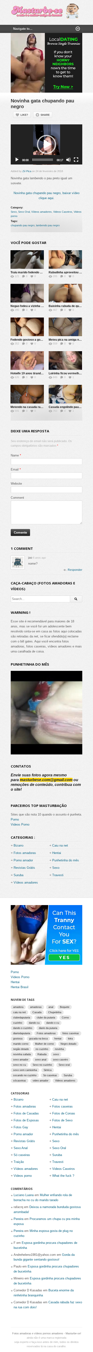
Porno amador (23, 860)
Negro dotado (68, 1043)
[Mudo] (68, 159)
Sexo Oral (24, 211)
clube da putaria (46, 1017)
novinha (59, 1049)
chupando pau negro (23, 225)
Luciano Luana (24, 1195)
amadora (18, 1007)
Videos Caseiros (62, 211)
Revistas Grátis (24, 868)
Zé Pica (26, 171)
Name (15, 455)
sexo (56, 1054)
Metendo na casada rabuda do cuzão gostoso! (41, 407)
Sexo (14, 211)
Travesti (57, 875)
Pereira (18, 1219)
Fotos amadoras (25, 853)
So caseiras (50, 1075)
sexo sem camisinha (25, 1070)
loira (70, 1038)
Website (16, 483)
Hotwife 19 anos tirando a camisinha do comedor (43, 373)
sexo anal (40, 1059)
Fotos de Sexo (62, 1120)
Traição (19, 1162)
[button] (46, 144)
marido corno (20, 1043)
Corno (65, 1017)
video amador (40, 1080)
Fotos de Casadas (26, 1113)
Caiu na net (60, 845)
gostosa (17, 1038)
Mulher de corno (44, 1043)
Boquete (64, 1007)
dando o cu (52, 1022)
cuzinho (17, 1022)
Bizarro (18, 845)
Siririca (48, 1070)
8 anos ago (39, 557)
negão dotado (21, 1049)
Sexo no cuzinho (42, 1064)
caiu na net (19, 1012)
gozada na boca (38, 1038)
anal (50, 1007)
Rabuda (41, 1054)
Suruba (18, 875)
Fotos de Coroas (63, 1113)
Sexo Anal (21, 1148)
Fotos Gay (21, 1127)
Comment (17, 497)
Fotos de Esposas (26, 1120)
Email (15, 469)
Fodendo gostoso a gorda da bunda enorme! (40, 339)
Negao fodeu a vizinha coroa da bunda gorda (40, 306)
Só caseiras (22, 1155)
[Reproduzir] (17, 159)
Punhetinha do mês (65, 860)
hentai (57, 1038)
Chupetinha (54, 1012)
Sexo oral (64, 1064)
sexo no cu (19, 1064)
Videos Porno (20, 824)
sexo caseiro (60, 1059)
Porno (15, 819)
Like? (24, 114)
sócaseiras (19, 1080)
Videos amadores (65, 1080)
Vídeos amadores (41, 211)
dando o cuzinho (22, 1028)
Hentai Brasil (19, 987)
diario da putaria (48, 1028)
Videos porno (23, 1175)
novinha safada (22, 1054)
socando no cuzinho (24, 1075)
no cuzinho (42, 1049)
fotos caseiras (70, 1033)
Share (45, 114)
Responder (75, 570)
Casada (36, 1012)
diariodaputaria (21, 1033)
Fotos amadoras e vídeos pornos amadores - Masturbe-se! (46, 1333)
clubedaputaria (21, 1017)
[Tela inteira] (76, 159)
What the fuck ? (63, 1175)
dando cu (34, 1022)
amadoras (36, 1007)
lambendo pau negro (48, 225)
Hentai (56, 853)
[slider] (42, 160)
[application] (46, 144)
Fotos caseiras (62, 1106)
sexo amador (20, 1059)
